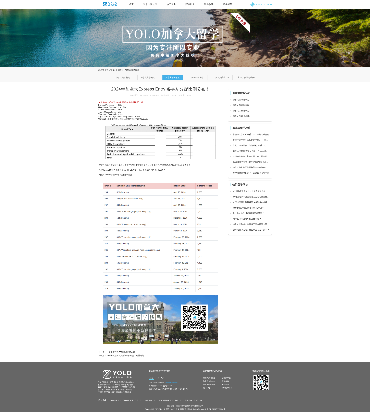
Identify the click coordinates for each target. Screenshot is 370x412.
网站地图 (225, 385)
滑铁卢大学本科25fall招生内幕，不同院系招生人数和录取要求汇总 (251, 140)
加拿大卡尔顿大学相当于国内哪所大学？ (251, 224)
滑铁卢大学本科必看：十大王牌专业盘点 (251, 134)
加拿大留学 (189, 406)
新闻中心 (120, 70)
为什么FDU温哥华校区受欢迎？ (247, 219)
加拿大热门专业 (209, 378)
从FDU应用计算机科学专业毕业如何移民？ (251, 202)
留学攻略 (208, 4)
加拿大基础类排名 (241, 105)
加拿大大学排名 (209, 381)
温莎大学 (178, 400)
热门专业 (171, 4)
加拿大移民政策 (172, 77)
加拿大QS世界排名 (241, 116)
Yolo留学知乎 (227, 388)
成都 (151, 377)
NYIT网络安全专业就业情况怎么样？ (249, 191)
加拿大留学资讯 (148, 77)
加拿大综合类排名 (241, 110)
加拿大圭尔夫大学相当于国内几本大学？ (251, 230)
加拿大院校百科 (222, 77)
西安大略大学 (150, 400)
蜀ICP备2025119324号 (216, 409)
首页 (131, 4)
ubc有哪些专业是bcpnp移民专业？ (248, 208)
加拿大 (161, 377)
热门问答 (206, 388)
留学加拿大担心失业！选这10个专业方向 (251, 173)
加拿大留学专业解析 (247, 77)
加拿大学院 (226, 378)
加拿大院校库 (150, 4)
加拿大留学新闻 (123, 77)
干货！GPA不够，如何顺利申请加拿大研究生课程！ (251, 145)
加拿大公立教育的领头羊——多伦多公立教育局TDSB (251, 167)
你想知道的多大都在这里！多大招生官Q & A (251, 156)
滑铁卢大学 (127, 400)
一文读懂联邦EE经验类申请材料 (120, 352)
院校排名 (190, 4)
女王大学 (138, 400)
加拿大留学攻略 (209, 385)
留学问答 (227, 4)
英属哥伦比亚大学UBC (194, 400)
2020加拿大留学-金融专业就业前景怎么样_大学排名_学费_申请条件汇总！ (251, 162)
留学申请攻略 (197, 77)
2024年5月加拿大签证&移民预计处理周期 (125, 355)
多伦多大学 (114, 400)
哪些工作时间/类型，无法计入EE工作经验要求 (251, 151)
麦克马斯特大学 (165, 400)
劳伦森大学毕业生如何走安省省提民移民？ (251, 197)
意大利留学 (180, 406)
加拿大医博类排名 (241, 99)
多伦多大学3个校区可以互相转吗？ (248, 213)
